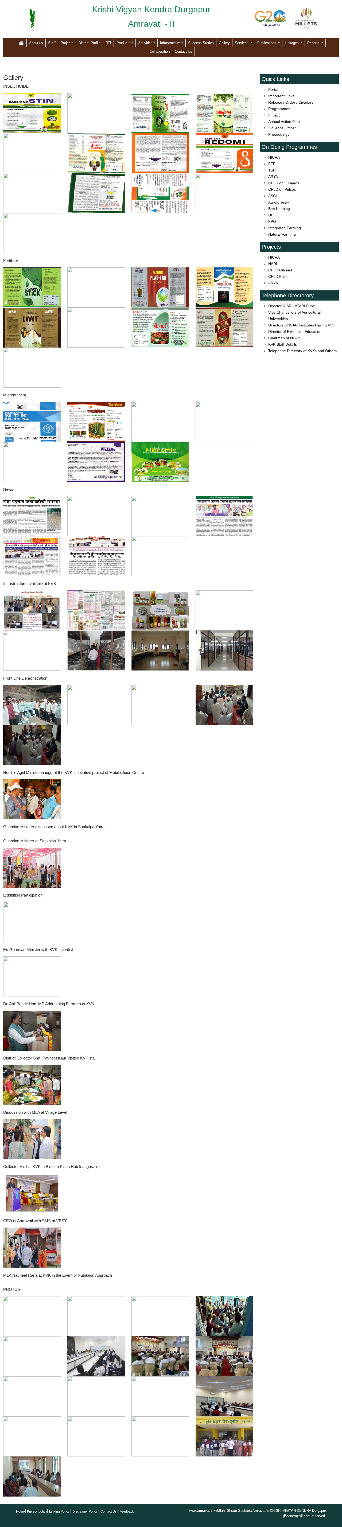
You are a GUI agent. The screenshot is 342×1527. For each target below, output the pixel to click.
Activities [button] (145, 43)
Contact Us (183, 51)
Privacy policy (37, 1511)
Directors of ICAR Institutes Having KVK (301, 325)
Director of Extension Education (294, 331)
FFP (271, 164)
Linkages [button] (292, 43)
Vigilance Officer (282, 128)
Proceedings (278, 134)
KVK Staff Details (282, 344)
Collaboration (160, 51)
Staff (52, 43)
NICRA (274, 157)
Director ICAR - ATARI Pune (291, 306)
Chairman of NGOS (284, 338)
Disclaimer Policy (85, 1511)
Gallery (224, 43)
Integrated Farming (284, 228)
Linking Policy (59, 1511)
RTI (108, 43)
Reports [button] (313, 43)
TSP (271, 170)
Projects (67, 43)
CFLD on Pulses (282, 189)
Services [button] (242, 43)
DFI (271, 215)
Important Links (281, 96)
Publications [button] (267, 43)
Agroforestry (278, 202)
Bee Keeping (279, 209)
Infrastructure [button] (170, 43)
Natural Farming (282, 234)
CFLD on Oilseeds (283, 183)
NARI (272, 264)
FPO (272, 221)
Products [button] (123, 43)
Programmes (279, 109)
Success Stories (201, 43)
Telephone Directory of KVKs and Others (302, 351)
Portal (273, 89)
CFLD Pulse (278, 276)
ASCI (272, 196)
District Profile (89, 43)
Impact (274, 115)
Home (20, 1511)
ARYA (273, 176)
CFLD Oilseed (280, 270)
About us (36, 43)
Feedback (126, 1511)
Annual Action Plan (284, 121)
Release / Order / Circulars (290, 102)
